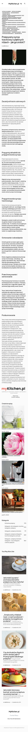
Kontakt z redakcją (15, 397)
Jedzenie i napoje (6, 14)
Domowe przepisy (15, 12)
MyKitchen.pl (13, 3)
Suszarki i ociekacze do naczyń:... (11, 429)
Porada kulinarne (6, 32)
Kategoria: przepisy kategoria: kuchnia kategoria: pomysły (14, 23)
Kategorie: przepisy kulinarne (9, 26)
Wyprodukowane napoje (8, 33)
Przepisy (24, 32)
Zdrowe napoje (18, 33)
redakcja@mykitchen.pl (19, 727)
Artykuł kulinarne (6, 11)
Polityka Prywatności (14, 718)
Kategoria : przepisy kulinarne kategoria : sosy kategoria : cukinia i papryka (13, 16)
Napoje (4, 28)
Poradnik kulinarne (16, 32)
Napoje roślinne (6, 29)
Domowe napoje (6, 12)
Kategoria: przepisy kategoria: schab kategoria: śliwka (13, 25)
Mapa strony (15, 395)
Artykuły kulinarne (16, 11)
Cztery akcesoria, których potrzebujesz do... (13, 484)
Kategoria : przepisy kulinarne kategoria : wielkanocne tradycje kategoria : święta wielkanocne (12, 18)
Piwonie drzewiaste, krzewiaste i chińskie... (11, 456)
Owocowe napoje (15, 29)
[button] (2, 3)
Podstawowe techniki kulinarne (9, 30)
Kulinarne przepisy (21, 26)
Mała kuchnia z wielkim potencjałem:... (13, 512)
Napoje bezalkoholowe (12, 28)
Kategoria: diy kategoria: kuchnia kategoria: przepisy (12, 21)
